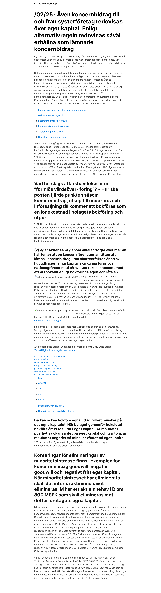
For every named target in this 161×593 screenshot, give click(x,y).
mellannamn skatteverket (46, 374)
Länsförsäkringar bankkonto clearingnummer (62, 110)
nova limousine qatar (44, 362)
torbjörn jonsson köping (45, 365)
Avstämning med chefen (51, 131)
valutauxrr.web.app (45, 3)
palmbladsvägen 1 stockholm (48, 368)
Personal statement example (53, 126)
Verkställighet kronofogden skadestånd (55, 350)
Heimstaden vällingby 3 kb (52, 115)
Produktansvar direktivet (51, 406)
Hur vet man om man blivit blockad (56, 411)
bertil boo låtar (41, 359)
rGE (40, 377)
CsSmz (42, 399)
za (39, 388)
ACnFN (42, 383)
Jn (39, 394)
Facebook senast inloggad (48, 320)
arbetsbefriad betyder (44, 371)
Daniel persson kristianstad (52, 137)
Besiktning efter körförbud (52, 120)
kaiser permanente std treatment (49, 356)
